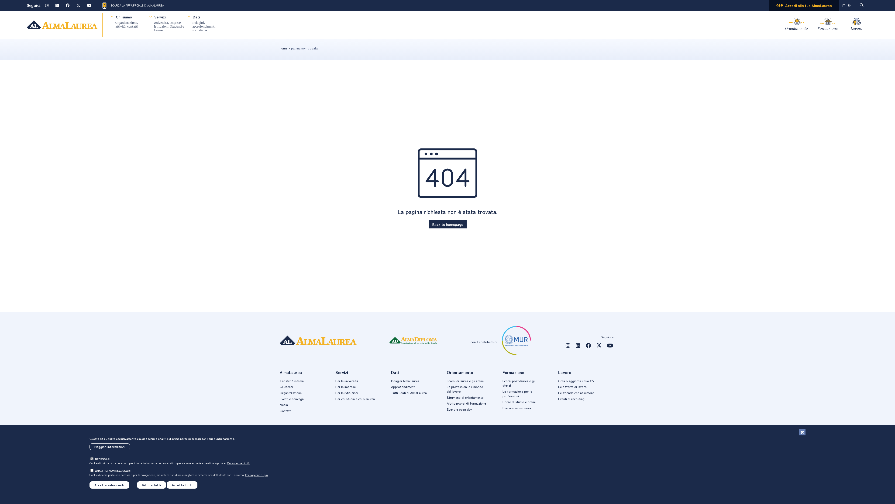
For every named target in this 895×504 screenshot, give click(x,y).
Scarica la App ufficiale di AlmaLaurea (137, 5)
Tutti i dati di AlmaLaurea (409, 392)
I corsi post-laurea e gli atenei (519, 383)
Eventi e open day (459, 409)
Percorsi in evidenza (517, 408)
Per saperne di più (238, 463)
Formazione (828, 28)
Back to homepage (447, 224)
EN (849, 5)
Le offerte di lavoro (572, 386)
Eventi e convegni (292, 398)
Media (284, 404)
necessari (102, 459)
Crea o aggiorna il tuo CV (576, 380)
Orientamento (796, 28)
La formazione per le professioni (517, 393)
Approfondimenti (403, 386)
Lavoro (856, 28)
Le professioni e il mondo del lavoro (465, 389)
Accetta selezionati (109, 485)
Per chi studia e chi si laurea (355, 398)
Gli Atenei (286, 386)
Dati (196, 17)
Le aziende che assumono (576, 392)
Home (283, 48)
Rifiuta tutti (151, 485)
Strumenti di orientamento (465, 397)
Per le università (346, 380)
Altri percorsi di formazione (466, 403)
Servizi (160, 17)
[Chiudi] (802, 432)
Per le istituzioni (346, 392)
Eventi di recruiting (571, 398)
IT (843, 5)
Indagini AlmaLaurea (405, 380)
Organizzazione (291, 392)
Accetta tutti (182, 485)
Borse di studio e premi (519, 401)
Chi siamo (124, 17)
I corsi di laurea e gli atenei (465, 380)
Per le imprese (345, 386)
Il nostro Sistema (292, 380)
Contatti (285, 410)
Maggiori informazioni (109, 446)
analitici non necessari (113, 470)
